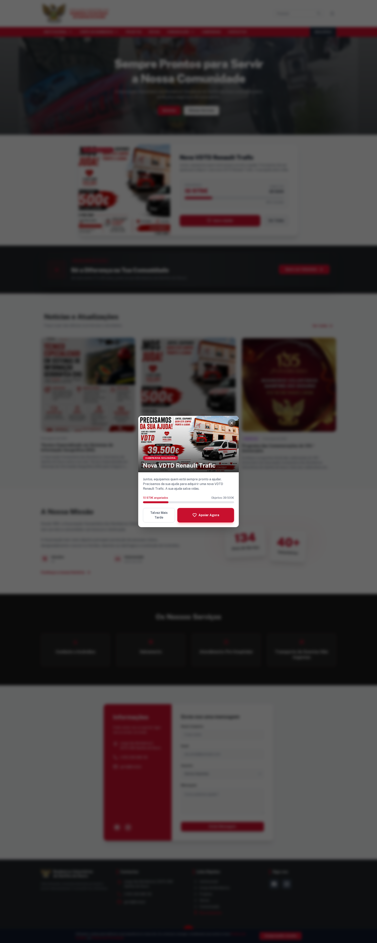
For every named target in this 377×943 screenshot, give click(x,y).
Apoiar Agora (205, 515)
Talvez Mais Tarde (159, 515)
